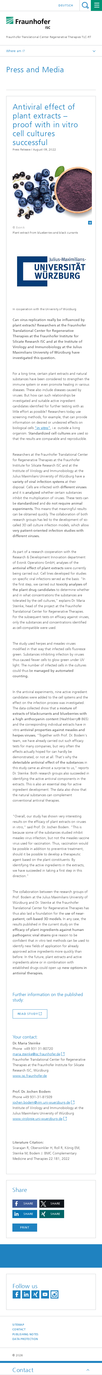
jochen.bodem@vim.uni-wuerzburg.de (41, 1102)
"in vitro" (42, 428)
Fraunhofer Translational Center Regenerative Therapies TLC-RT (48, 37)
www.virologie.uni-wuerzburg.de (37, 1119)
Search (85, 5)
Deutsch (65, 5)
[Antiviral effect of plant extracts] (49, 193)
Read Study (28, 1014)
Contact (19, 1329)
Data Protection (25, 1339)
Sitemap (18, 1324)
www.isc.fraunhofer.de (30, 1076)
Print (24, 1227)
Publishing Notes (25, 1334)
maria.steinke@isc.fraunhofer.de (36, 1054)
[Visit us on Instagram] (54, 1294)
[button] (24, 1204)
